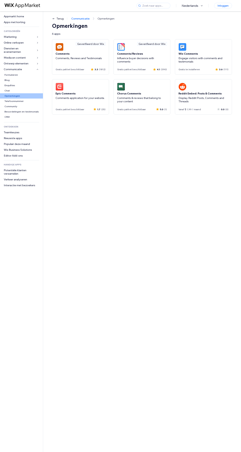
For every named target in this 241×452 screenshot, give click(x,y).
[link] (21, 16)
